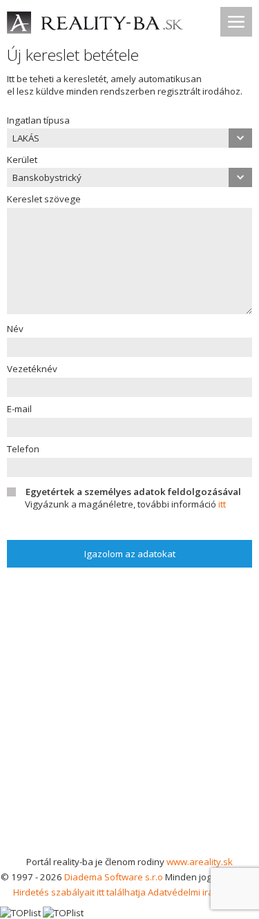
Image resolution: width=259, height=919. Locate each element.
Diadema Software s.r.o (113, 877)
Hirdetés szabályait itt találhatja (79, 892)
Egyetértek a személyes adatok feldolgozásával (133, 491)
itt (222, 504)
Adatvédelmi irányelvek (197, 892)
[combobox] (129, 138)
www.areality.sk (199, 861)
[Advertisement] (129, 717)
